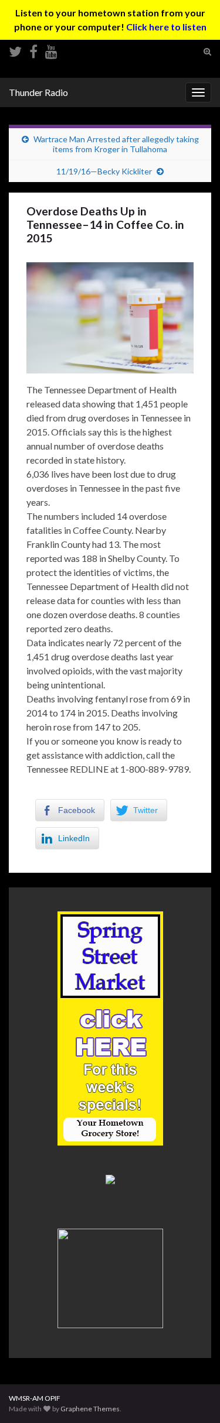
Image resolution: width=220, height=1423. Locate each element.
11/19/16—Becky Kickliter (104, 171)
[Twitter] (15, 49)
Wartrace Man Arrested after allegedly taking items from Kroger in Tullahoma (116, 144)
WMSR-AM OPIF (34, 1398)
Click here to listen (166, 26)
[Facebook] (33, 49)
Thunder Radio (38, 92)
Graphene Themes (90, 1408)
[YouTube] (51, 49)
